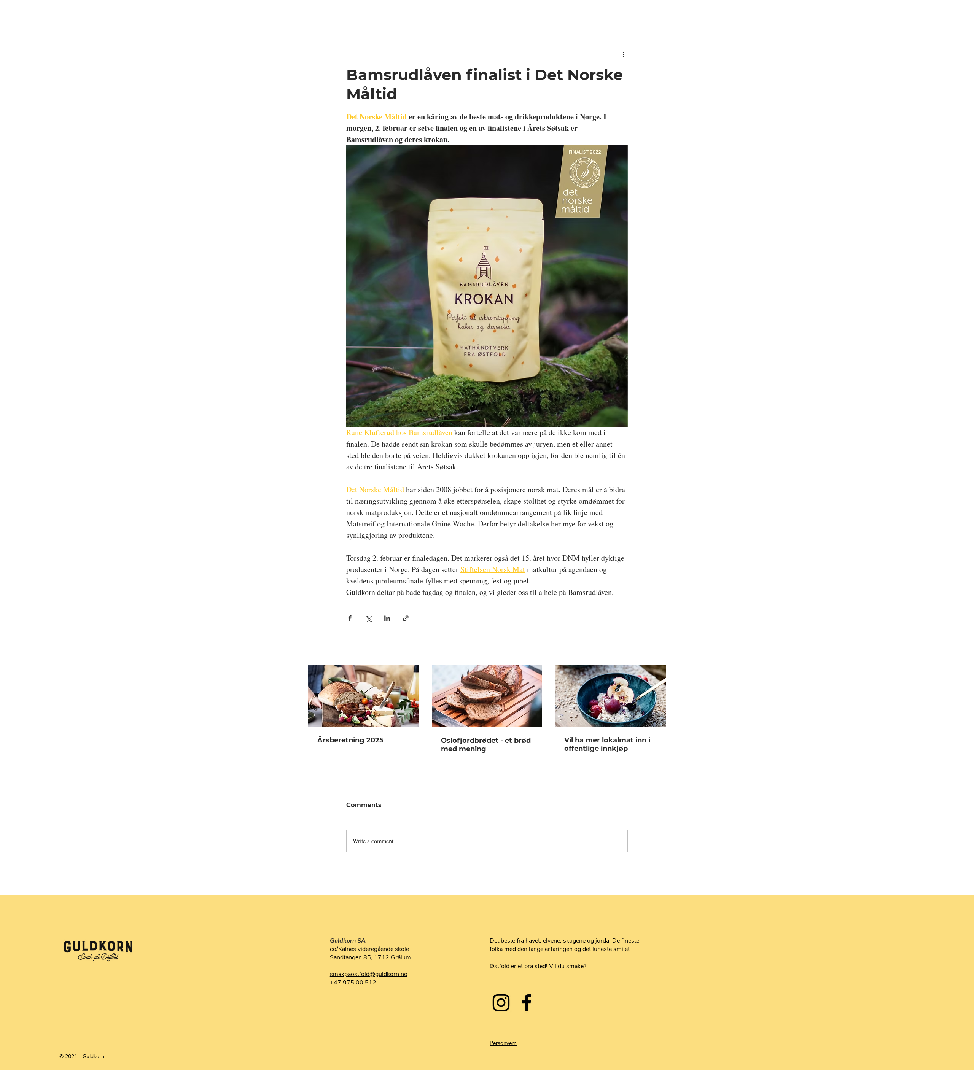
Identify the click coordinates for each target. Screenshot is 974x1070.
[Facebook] (526, 1002)
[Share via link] (405, 618)
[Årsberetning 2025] (363, 696)
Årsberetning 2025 (350, 740)
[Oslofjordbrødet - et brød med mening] (487, 696)
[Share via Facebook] (349, 618)
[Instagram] (501, 1002)
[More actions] (623, 54)
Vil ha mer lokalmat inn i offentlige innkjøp (607, 744)
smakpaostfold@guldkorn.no (368, 974)
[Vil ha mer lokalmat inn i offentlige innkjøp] (610, 696)
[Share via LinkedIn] (387, 618)
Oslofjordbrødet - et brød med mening (486, 744)
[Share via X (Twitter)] (368, 618)
